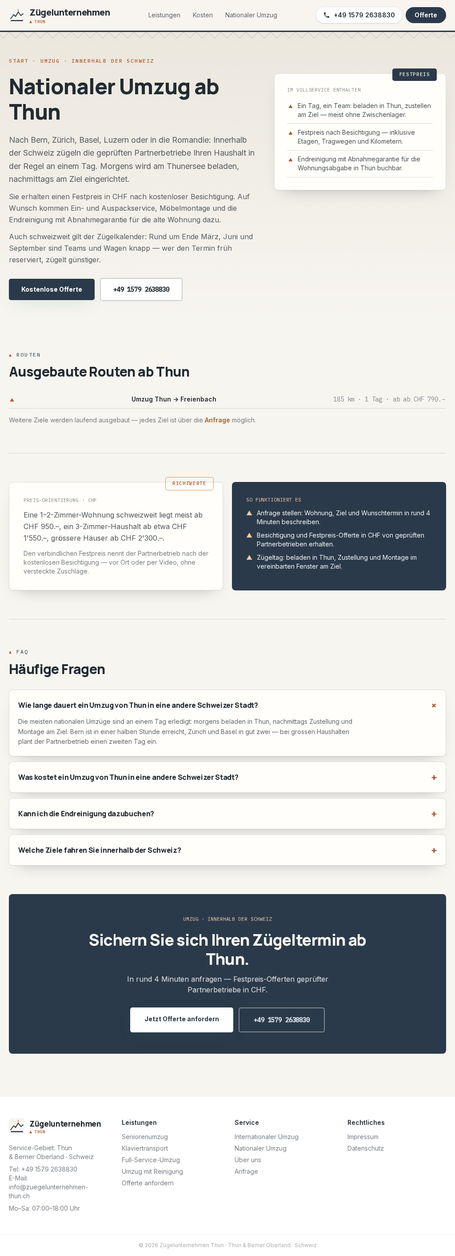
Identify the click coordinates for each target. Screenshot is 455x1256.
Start (18, 60)
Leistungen (164, 15)
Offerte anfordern (148, 1183)
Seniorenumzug (145, 1136)
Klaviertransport (145, 1148)
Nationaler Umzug (251, 15)
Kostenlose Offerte (51, 289)
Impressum (363, 1136)
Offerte (426, 15)
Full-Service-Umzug (151, 1160)
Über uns (248, 1160)
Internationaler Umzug (267, 1136)
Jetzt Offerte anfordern (181, 1019)
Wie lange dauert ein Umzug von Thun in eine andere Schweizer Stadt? (227, 705)
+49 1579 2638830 (364, 15)
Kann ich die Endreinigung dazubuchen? (227, 813)
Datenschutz (365, 1148)
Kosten (203, 15)
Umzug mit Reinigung (152, 1171)
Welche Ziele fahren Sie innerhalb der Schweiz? (227, 850)
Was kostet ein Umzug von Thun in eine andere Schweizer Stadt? (227, 777)
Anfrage (217, 420)
